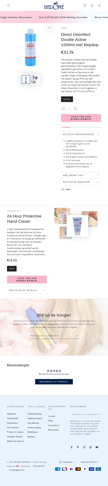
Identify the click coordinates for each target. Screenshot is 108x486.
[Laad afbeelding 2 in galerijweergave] (35, 79)
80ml (11, 268)
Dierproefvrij (12, 423)
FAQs (50, 421)
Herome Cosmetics (22, 462)
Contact (51, 416)
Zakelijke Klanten (14, 437)
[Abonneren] (77, 335)
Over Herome (13, 427)
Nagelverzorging (35, 418)
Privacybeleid (39, 466)
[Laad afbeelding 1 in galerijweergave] (26, 79)
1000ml (67, 99)
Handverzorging (34, 414)
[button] (84, 5)
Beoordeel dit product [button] (54, 382)
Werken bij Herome (15, 441)
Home (63, 28)
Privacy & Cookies (15, 432)
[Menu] (8, 5)
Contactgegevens (17, 470)
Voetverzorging (34, 427)
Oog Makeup (33, 423)
